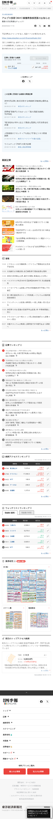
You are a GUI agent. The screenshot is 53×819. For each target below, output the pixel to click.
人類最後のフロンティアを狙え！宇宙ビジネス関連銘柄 (25, 134)
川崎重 (12, 536)
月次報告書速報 (24, 8)
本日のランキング (24, 106)
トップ (4, 8)
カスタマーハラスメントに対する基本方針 (26, 795)
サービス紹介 (31, 782)
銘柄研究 (6, 722)
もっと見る (44, 161)
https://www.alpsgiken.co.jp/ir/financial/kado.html (21, 38)
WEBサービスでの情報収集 (31, 785)
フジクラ (13, 531)
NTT (11, 479)
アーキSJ (13, 485)
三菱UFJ (13, 525)
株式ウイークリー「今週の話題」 (29, 139)
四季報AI (6, 746)
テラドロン (14, 474)
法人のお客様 (38, 771)
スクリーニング (9, 728)
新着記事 (13, 8)
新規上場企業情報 (24, 147)
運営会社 (20, 782)
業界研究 (6, 734)
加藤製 (12, 490)
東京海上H (13, 468)
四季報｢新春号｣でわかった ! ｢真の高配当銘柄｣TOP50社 (24, 112)
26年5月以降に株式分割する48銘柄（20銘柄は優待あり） (26, 102)
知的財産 (35, 789)
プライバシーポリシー (22, 789)
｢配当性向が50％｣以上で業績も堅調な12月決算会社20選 (26, 123)
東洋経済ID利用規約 (26, 799)
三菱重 (12, 542)
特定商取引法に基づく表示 (26, 792)
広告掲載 (15, 785)
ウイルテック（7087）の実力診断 (17, 144)
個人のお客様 (14, 771)
